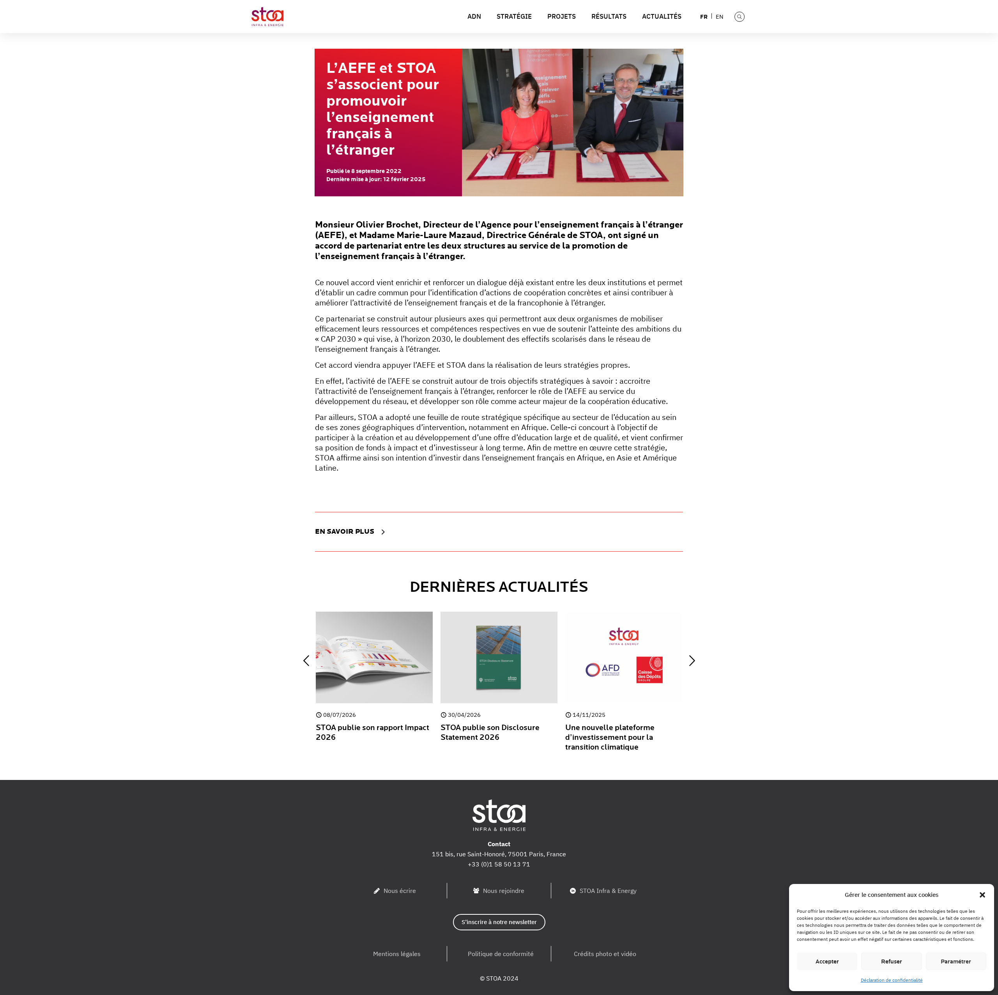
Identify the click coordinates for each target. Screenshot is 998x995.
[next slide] (692, 661)
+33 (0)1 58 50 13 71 (499, 864)
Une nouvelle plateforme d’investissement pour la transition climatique (610, 737)
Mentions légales (397, 954)
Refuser (891, 961)
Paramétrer (956, 961)
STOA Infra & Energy (608, 890)
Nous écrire (400, 890)
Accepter (827, 961)
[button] (982, 895)
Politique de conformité (501, 954)
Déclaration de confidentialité (892, 980)
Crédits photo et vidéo (605, 954)
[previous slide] (306, 661)
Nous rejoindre (503, 890)
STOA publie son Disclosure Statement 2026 (490, 732)
